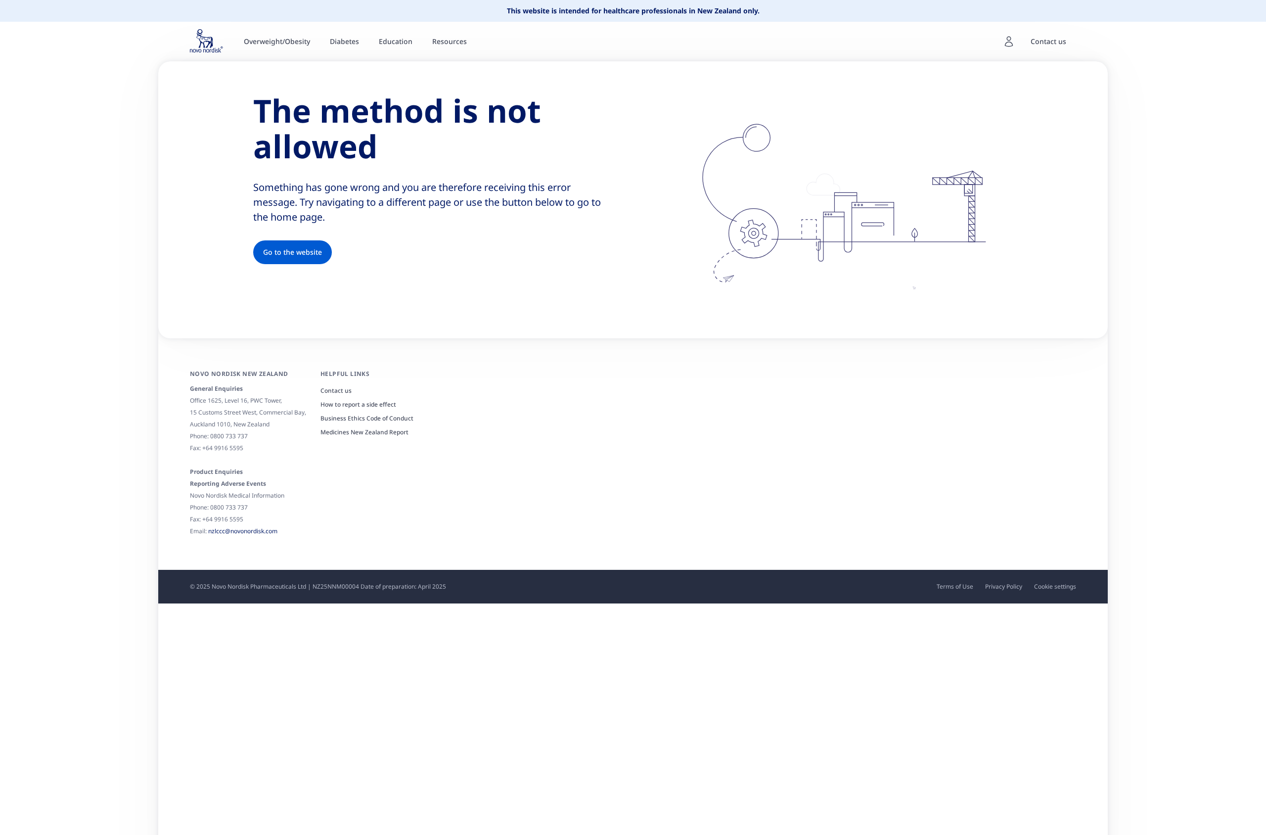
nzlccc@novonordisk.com (242, 531)
